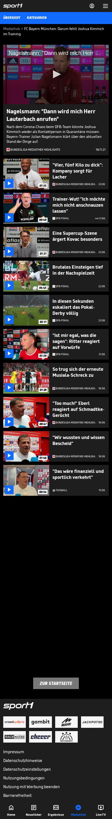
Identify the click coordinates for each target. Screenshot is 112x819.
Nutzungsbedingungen (24, 778)
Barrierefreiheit (17, 795)
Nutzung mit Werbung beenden (31, 786)
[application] (56, 74)
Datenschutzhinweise (22, 760)
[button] (56, 74)
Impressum (13, 751)
